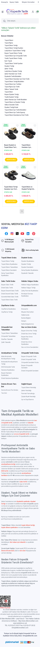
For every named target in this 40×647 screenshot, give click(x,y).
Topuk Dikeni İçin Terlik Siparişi (15, 112)
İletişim (23, 321)
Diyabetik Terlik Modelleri (13, 76)
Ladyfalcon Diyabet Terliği (13, 71)
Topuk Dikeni (9, 40)
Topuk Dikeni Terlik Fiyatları (14, 63)
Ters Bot (4, 393)
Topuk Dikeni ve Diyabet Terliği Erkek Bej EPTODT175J (29, 188)
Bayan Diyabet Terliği (12, 94)
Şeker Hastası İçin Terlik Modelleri (16, 99)
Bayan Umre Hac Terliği (29, 331)
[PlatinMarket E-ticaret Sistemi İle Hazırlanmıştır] (12, 642)
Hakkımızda (25, 315)
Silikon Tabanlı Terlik (11, 89)
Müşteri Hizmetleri (27, 312)
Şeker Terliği (9, 69)
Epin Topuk (8, 61)
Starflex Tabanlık (7, 339)
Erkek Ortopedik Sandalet (29, 371)
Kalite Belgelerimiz (27, 324)
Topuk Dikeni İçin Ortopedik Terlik (16, 56)
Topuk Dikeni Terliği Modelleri (14, 81)
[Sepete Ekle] (11, 159)
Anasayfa (24, 309)
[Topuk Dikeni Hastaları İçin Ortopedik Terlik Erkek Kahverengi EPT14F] (28, 133)
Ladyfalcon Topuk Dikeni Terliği (15, 50)
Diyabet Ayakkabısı (27, 261)
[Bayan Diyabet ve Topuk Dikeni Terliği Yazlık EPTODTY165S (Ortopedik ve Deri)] (11, 133)
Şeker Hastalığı (26, 390)
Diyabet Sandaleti (27, 267)
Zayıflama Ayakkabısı (8, 309)
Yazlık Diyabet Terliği (11, 97)
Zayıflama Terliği (6, 312)
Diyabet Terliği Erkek (11, 107)
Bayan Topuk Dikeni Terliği (13, 53)
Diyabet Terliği (9, 66)
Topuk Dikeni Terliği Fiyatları (14, 48)
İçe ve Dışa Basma (27, 399)
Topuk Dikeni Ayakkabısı (9, 264)
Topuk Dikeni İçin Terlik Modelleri (15, 110)
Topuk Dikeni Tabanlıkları (9, 267)
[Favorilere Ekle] (17, 125)
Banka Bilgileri (26, 318)
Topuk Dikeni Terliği (11, 45)
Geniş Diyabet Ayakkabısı (29, 270)
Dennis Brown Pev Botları (9, 390)
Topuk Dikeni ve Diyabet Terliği (15, 102)
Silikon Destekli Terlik (12, 105)
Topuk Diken (9, 92)
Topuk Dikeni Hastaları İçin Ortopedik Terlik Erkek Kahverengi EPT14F (28, 146)
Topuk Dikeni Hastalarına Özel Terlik (16, 115)
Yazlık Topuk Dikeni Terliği (13, 58)
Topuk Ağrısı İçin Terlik (12, 87)
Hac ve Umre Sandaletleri (29, 347)
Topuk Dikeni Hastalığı (28, 387)
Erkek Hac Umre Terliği (28, 334)
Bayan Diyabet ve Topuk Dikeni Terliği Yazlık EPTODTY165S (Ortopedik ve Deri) (11, 146)
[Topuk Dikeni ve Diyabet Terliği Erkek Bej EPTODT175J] (28, 175)
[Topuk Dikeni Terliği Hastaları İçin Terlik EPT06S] (11, 175)
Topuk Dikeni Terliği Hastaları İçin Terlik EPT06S (11, 188)
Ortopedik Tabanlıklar (8, 336)
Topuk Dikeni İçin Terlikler (13, 84)
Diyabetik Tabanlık (27, 273)
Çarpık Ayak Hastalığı (28, 396)
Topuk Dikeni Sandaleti (9, 270)
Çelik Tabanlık (5, 342)
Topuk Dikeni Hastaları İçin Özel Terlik (17, 79)
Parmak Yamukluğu (28, 393)
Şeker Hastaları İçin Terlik (13, 74)
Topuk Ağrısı (9, 43)
